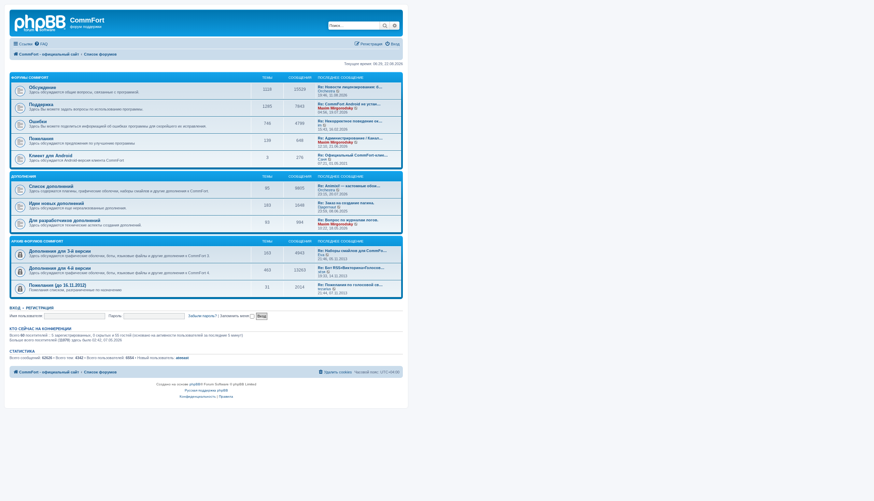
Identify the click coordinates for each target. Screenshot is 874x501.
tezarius (324, 289)
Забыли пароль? (202, 316)
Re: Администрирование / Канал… (350, 138)
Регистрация (40, 308)
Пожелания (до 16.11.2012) (57, 285)
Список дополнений (51, 186)
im (320, 125)
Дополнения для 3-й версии (60, 251)
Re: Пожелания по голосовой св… (350, 285)
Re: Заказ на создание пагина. (346, 203)
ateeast (182, 358)
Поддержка (41, 104)
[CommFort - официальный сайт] (40, 22)
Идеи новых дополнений (56, 203)
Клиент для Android (50, 155)
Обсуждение (42, 87)
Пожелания (41, 138)
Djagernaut (327, 207)
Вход (15, 308)
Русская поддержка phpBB (206, 390)
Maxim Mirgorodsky (335, 108)
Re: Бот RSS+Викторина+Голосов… (351, 268)
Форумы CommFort (29, 77)
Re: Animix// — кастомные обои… (349, 186)
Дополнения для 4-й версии (60, 268)
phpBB (194, 384)
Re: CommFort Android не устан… (349, 104)
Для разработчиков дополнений (64, 220)
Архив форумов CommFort (37, 241)
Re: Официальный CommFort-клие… (353, 155)
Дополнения (23, 176)
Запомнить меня (235, 316)
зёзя (321, 272)
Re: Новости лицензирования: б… (350, 87)
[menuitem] (41, 44)
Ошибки (38, 121)
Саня (322, 159)
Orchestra (326, 91)
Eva (321, 255)
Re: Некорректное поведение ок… (350, 121)
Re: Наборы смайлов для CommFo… (352, 251)
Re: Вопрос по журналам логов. (348, 220)
